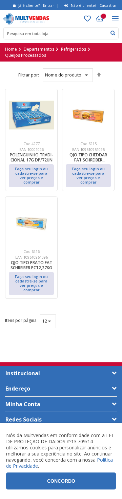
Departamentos (39, 49)
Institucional (22, 373)
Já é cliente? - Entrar (36, 5)
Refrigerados (73, 49)
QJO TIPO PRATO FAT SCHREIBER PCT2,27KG (31, 265)
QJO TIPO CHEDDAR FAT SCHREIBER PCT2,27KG (88, 157)
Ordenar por (28, 75)
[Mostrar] (21, 321)
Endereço (17, 388)
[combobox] (61, 33)
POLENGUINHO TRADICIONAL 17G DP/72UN (31, 157)
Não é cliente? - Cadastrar (94, 5)
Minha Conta (22, 404)
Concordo (61, 481)
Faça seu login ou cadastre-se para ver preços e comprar (31, 175)
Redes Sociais (23, 419)
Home (11, 49)
